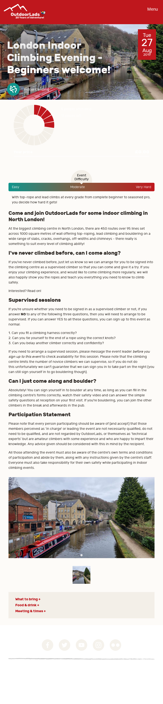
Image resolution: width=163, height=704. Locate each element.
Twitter (64, 645)
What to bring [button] (26, 599)
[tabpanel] (81, 517)
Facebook (47, 645)
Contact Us (17, 679)
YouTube (81, 645)
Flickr (115, 645)
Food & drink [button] (26, 605)
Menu (152, 9)
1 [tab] (81, 555)
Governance (17, 669)
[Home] (24, 22)
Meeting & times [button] (29, 611)
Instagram (98, 645)
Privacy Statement (23, 674)
